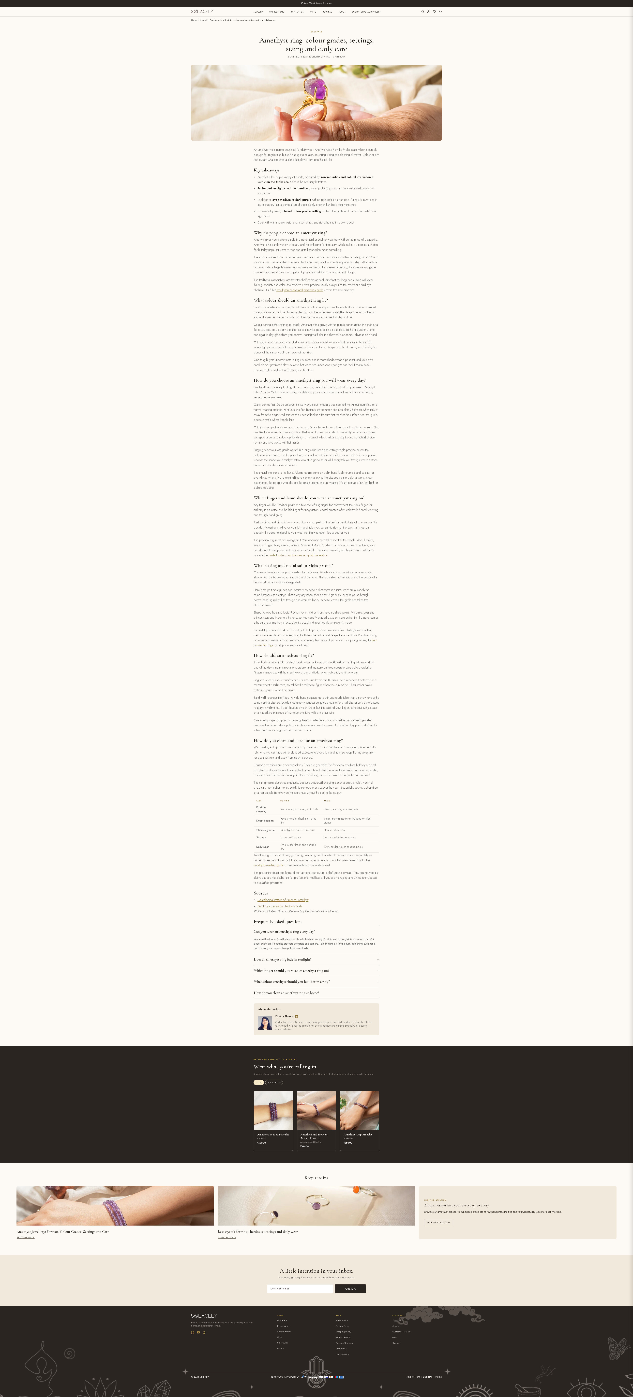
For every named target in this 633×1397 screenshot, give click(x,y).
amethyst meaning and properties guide (299, 290)
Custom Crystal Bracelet (366, 12)
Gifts (313, 12)
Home (194, 20)
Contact (396, 1343)
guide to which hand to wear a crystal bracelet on (298, 555)
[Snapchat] (203, 1332)
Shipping (428, 1377)
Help (338, 1315)
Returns (438, 1377)
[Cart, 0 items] (440, 11)
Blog (394, 1337)
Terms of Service (344, 1343)
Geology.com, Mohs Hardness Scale (279, 906)
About (342, 12)
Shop (280, 1315)
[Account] (428, 11)
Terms (418, 1377)
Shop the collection (438, 1222)
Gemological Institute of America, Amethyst (282, 900)
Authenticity (342, 1321)
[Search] (422, 11)
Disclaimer (341, 1349)
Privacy (410, 1377)
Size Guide (282, 1343)
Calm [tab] (258, 1083)
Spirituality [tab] (274, 1083)
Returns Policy (343, 1337)
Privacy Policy (342, 1326)
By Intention (297, 12)
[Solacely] (202, 11)
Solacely (398, 1315)
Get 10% (350, 1288)
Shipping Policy (343, 1332)
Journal (327, 12)
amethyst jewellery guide (268, 865)
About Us (396, 1321)
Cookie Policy (342, 1354)
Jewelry (258, 12)
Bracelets (282, 1320)
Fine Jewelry (283, 1326)
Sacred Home (276, 12)
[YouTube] (198, 1332)
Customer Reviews (401, 1332)
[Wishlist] (434, 11)
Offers (280, 1349)
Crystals (213, 20)
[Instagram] (192, 1332)
